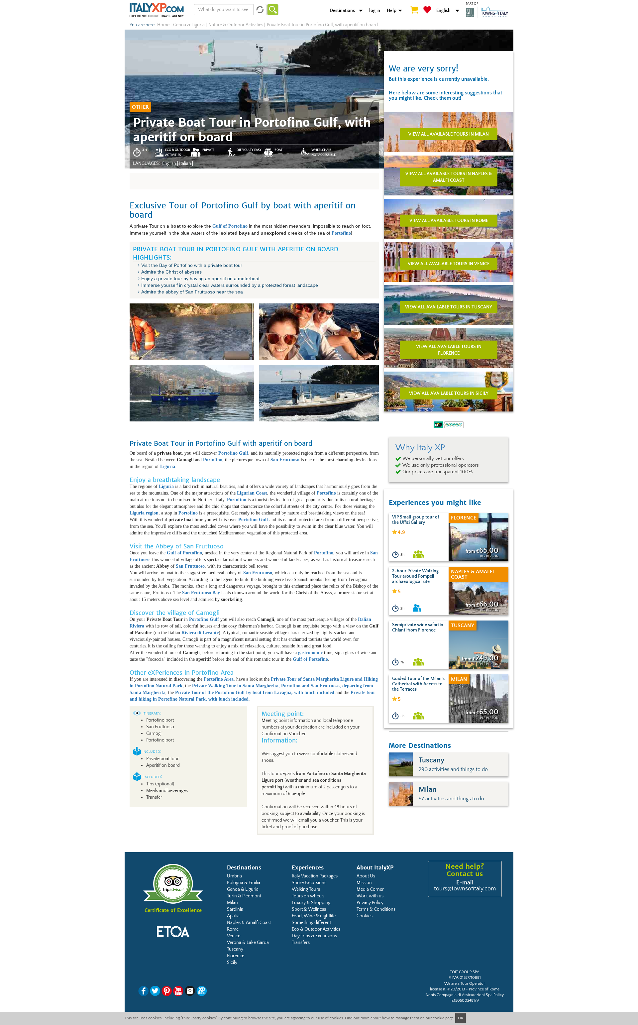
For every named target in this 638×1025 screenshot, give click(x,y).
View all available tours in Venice (448, 263)
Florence (235, 956)
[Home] (157, 10)
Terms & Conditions (376, 909)
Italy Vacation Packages (315, 876)
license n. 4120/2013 (447, 989)
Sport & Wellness (309, 909)
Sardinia (235, 909)
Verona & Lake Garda (248, 942)
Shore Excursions (309, 882)
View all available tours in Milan (448, 134)
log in (374, 10)
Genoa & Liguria (243, 889)
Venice (233, 936)
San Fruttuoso (257, 572)
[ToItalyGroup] (487, 12)
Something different (311, 922)
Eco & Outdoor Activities (316, 929)
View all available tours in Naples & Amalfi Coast (448, 177)
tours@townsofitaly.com (465, 888)
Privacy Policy (370, 902)
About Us (366, 876)
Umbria (234, 876)
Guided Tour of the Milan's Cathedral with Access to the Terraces (418, 684)
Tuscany (235, 949)
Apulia (233, 916)
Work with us (370, 896)
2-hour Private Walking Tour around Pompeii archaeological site (415, 576)
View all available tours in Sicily (448, 393)
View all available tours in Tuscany (448, 306)
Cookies (364, 916)
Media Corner (370, 889)
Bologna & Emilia (243, 882)
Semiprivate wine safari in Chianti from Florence (417, 627)
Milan (232, 902)
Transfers (301, 942)
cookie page (443, 1018)
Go (272, 9)
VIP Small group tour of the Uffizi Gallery (415, 519)
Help (391, 10)
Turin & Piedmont (244, 896)
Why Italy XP (420, 448)
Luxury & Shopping (311, 902)
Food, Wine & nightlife (314, 916)
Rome (233, 929)
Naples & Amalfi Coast (249, 922)
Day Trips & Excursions (314, 936)
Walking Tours (306, 889)
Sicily (232, 962)
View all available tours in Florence (448, 350)
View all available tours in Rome (448, 220)
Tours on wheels (308, 896)
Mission (364, 882)
